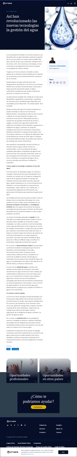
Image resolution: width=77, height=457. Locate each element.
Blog (8, 349)
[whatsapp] (64, 82)
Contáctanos (38, 407)
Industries (42, 425)
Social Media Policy (24, 443)
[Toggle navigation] (75, 3)
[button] (69, 3)
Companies (37, 443)
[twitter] (61, 82)
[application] (38, 452)
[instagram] (25, 425)
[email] (50, 82)
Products (42, 432)
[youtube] (21, 425)
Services (42, 429)
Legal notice (10, 443)
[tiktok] (14, 425)
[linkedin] (57, 82)
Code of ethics (60, 447)
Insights (59, 425)
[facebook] (54, 82)
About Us (59, 429)
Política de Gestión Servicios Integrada (19, 447)
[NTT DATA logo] (6, 3)
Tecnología (15, 349)
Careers (59, 432)
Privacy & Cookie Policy (44, 447)
